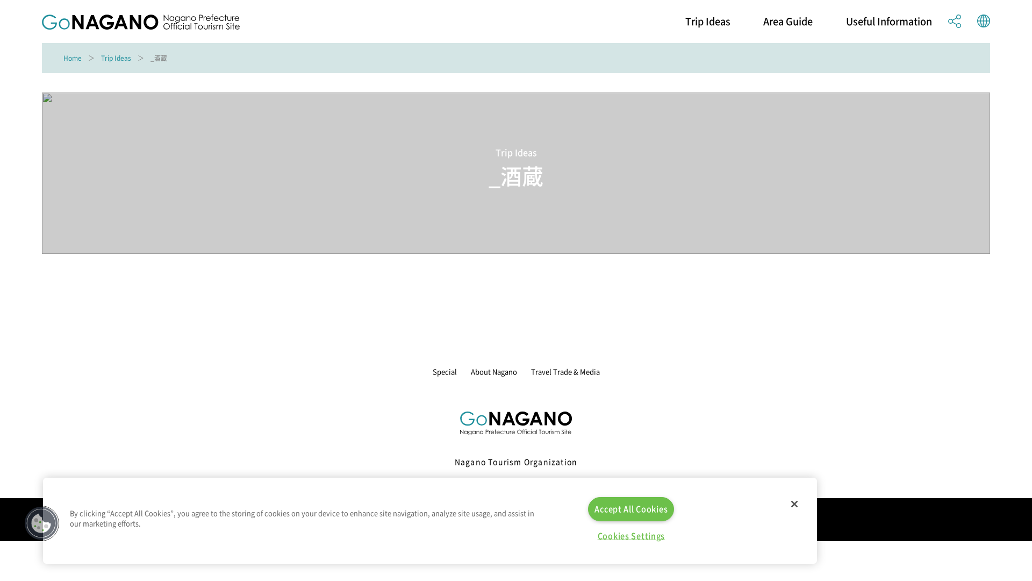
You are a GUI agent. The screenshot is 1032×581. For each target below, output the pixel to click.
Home (72, 58)
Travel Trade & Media (565, 371)
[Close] (794, 504)
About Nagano (494, 371)
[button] (41, 523)
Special (445, 371)
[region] (430, 521)
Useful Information (889, 21)
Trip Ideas (707, 21)
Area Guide (788, 21)
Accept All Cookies (631, 509)
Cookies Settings (631, 536)
